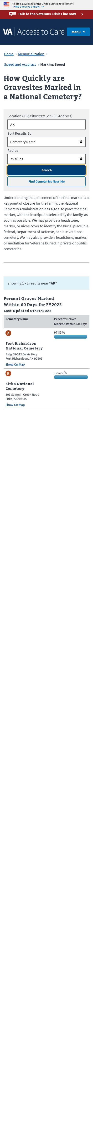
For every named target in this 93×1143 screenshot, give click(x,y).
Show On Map (15, 365)
